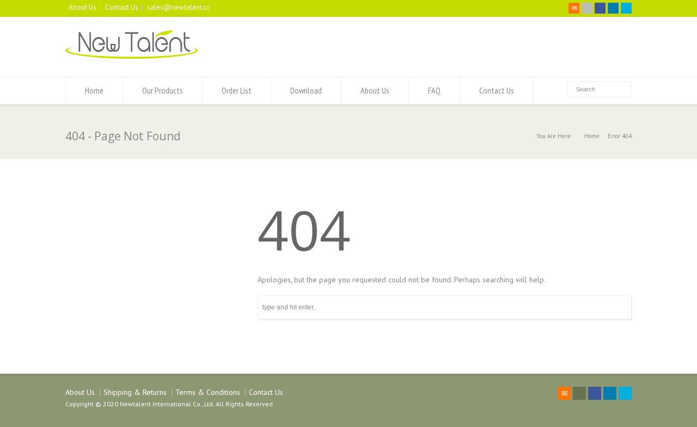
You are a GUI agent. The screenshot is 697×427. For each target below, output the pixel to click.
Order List (237, 90)
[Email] (573, 8)
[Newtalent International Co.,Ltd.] (131, 56)
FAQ (434, 90)
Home (94, 90)
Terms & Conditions (207, 392)
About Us (82, 7)
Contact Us (121, 7)
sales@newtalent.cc (178, 7)
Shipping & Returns (135, 392)
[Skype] (626, 8)
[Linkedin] (613, 8)
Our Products (162, 90)
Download (306, 90)
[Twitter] (587, 8)
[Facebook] (600, 8)
